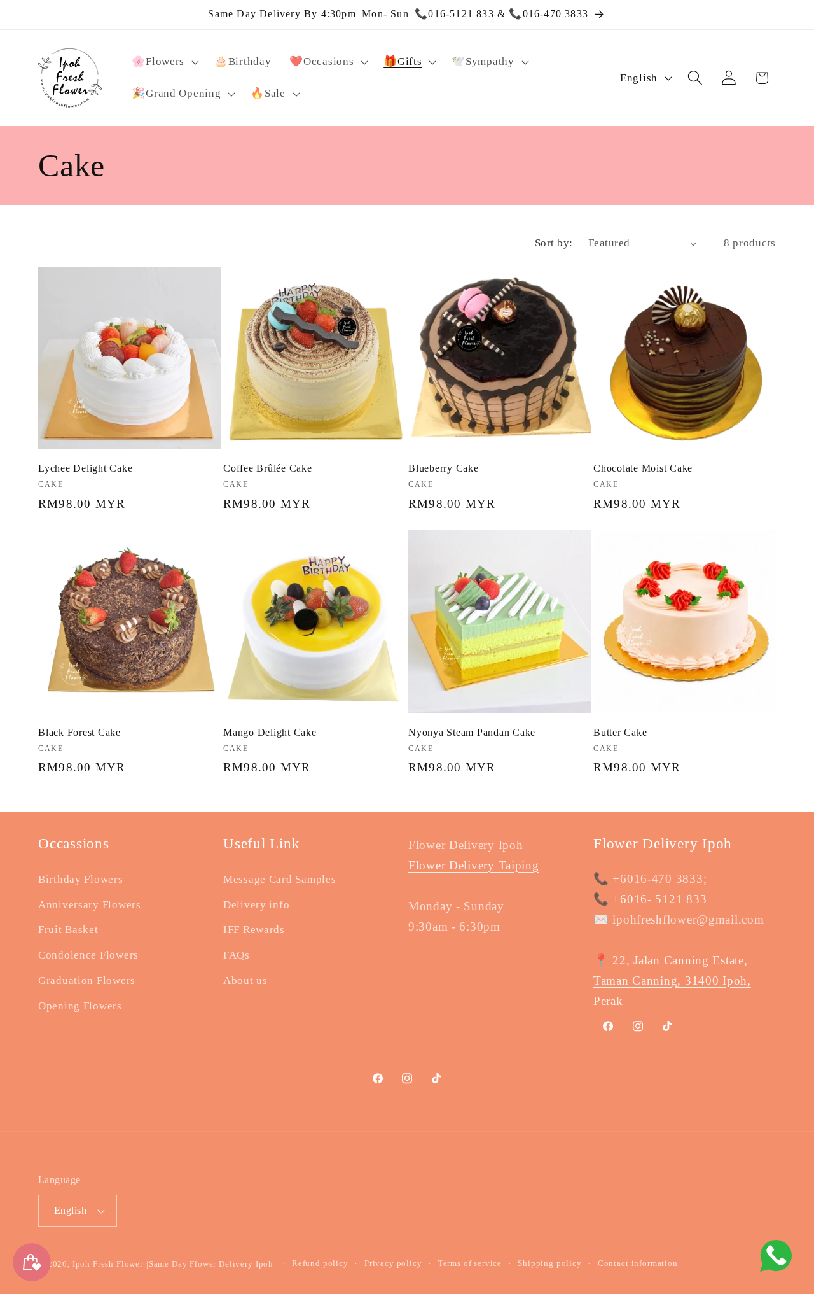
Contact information (638, 1263)
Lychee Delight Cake (85, 469)
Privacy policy (393, 1263)
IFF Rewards (254, 930)
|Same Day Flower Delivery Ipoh (211, 1264)
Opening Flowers (80, 1007)
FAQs (236, 956)
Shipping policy (550, 1263)
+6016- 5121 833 (659, 899)
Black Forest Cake (79, 732)
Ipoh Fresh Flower (107, 1264)
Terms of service (470, 1263)
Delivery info (256, 905)
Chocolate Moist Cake (643, 469)
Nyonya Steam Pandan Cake (471, 732)
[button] (164, 62)
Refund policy (320, 1263)
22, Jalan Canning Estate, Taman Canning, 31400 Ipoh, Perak (672, 980)
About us (245, 981)
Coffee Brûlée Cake (267, 469)
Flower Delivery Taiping (473, 865)
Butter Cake (620, 732)
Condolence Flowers (88, 956)
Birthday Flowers (80, 879)
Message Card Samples (279, 879)
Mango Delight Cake (270, 732)
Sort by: (554, 243)
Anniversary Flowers (89, 905)
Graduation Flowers (86, 981)
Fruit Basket (68, 930)
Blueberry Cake (443, 469)
